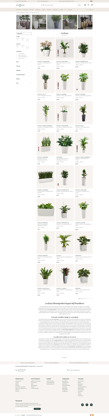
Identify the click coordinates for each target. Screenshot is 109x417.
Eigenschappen (20, 92)
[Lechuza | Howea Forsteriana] (46, 112)
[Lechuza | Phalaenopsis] (46, 48)
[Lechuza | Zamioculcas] (46, 275)
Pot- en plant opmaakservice (43, 1)
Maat (18, 90)
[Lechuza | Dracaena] (46, 242)
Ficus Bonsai (80, 395)
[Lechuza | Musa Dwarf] (65, 48)
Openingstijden (34, 385)
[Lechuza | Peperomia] (46, 209)
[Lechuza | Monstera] (65, 81)
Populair (19, 97)
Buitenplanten (19, 131)
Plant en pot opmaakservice (20, 388)
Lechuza (37, 12)
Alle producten (81, 381)
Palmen (79, 382)
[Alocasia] (65, 242)
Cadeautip (18, 110)
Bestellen (17, 389)
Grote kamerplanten (66, 385)
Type (18, 93)
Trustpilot (23, 415)
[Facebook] (87, 404)
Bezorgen (17, 385)
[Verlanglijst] (88, 5)
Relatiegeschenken (50, 384)
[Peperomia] (84, 275)
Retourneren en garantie (20, 387)
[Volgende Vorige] (92, 298)
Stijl (18, 98)
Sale (17, 123)
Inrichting (18, 100)
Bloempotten (19, 105)
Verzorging (19, 102)
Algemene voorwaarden (36, 381)
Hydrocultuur (19, 113)
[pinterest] (91, 404)
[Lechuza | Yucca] (46, 81)
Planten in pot (28, 12)
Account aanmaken (35, 388)
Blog (32, 384)
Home (17, 12)
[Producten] (85, 5)
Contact (17, 382)
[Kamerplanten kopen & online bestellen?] (20, 5)
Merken (33, 12)
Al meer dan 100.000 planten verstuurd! (67, 1)
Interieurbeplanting (50, 382)
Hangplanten (80, 384)
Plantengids (19, 115)
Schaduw (22, 53)
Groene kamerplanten (82, 387)
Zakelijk (18, 120)
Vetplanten (80, 385)
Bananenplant (80, 388)
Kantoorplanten (20, 107)
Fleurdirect (79, 346)
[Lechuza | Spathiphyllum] (84, 48)
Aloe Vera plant (81, 389)
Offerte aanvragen (50, 381)
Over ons (17, 391)
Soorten (18, 89)
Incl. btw (87, 9)
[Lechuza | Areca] (84, 112)
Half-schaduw (23, 55)
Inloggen (33, 387)
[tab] (23, 387)
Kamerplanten (22, 12)
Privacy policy (34, 382)
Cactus (79, 392)
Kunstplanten (19, 118)
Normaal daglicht (23, 56)
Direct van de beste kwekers (21, 1)
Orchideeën (80, 391)
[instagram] (82, 404)
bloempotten (56, 344)
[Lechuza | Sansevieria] (46, 144)
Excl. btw (92, 9)
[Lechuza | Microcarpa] (84, 177)
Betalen (17, 384)
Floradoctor (19, 133)
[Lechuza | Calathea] (84, 209)
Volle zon (22, 58)
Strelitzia (79, 394)
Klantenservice (18, 381)
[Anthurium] (65, 144)
